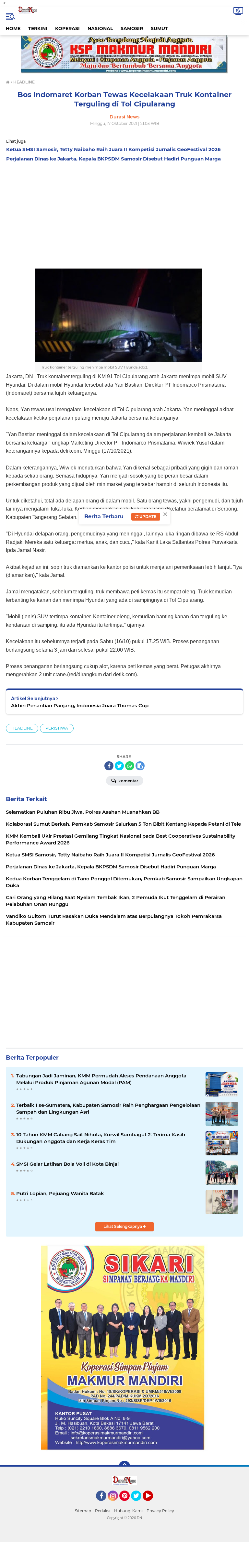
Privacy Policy (160, 1510)
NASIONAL (100, 28)
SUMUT (159, 28)
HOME (13, 28)
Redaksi (102, 1510)
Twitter (139, 1504)
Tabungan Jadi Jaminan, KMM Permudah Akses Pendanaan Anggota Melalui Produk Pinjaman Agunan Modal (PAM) (101, 1079)
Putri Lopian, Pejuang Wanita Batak (60, 1193)
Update (147, 516)
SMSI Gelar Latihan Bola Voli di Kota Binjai (67, 1164)
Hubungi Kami (128, 1510)
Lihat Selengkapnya (123, 1226)
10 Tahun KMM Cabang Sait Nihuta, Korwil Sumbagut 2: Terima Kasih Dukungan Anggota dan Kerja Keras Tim (100, 1137)
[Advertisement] (124, 213)
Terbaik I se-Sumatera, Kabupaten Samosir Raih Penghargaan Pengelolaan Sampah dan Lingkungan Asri (108, 1108)
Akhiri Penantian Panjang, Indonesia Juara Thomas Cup (79, 705)
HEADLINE (22, 728)
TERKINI (37, 28)
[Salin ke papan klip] (140, 765)
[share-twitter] (119, 765)
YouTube (152, 1504)
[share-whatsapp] (129, 765)
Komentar (127, 780)
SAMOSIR (132, 28)
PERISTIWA (56, 728)
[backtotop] (124, 1466)
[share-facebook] (108, 765)
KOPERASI (67, 28)
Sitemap (83, 1510)
